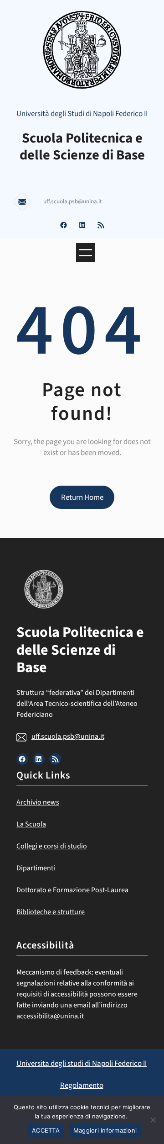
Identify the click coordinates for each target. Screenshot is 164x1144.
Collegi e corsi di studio (51, 846)
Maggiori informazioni (105, 1130)
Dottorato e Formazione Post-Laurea (72, 890)
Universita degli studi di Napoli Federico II (81, 1063)
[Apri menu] (85, 252)
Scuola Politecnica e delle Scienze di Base (82, 146)
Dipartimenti (35, 868)
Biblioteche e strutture (50, 912)
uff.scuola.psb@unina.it (67, 736)
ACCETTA (46, 1130)
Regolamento (81, 1085)
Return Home (82, 497)
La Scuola (31, 824)
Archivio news (37, 802)
